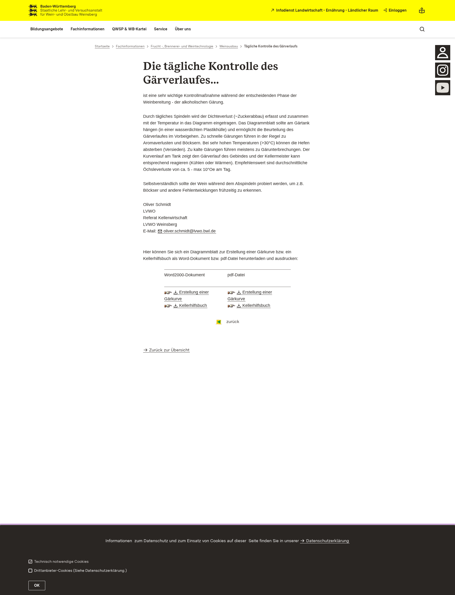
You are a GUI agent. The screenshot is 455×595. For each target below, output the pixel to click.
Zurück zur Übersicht (169, 349)
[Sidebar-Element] (442, 52)
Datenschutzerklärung (327, 540)
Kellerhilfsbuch (193, 305)
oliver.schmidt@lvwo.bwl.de (190, 231)
